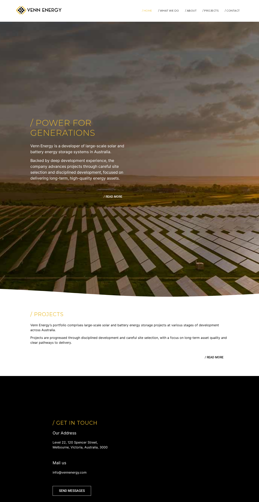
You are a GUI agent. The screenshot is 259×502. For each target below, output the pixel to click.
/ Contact (232, 10)
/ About (191, 10)
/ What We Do (168, 10)
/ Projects (211, 10)
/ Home (147, 10)
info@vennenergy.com (70, 472)
